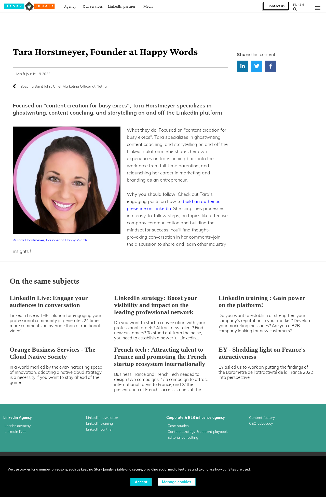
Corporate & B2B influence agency (195, 417)
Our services (93, 6)
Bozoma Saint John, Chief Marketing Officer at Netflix (63, 86)
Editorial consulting (183, 437)
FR (295, 4)
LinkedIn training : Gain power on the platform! (262, 301)
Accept (141, 481)
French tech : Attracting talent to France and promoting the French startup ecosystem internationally (160, 356)
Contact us (275, 6)
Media (148, 6)
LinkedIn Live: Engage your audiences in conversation (49, 301)
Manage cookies (176, 481)
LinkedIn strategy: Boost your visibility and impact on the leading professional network (155, 304)
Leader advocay (18, 425)
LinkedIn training (99, 423)
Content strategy (181, 431)
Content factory (262, 417)
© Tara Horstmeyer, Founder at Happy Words (50, 240)
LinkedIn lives (15, 431)
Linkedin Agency (17, 417)
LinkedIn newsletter (102, 417)
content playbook (214, 431)
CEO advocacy (261, 423)
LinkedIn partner (121, 6)
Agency (70, 6)
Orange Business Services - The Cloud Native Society (52, 353)
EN (302, 4)
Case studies (178, 425)
